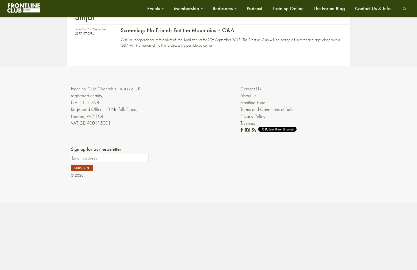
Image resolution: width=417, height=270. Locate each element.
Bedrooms (223, 8)
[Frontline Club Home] (23, 8)
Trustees (247, 123)
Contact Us (250, 89)
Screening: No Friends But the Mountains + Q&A (177, 30)
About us (248, 95)
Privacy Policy (252, 116)
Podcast (254, 8)
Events (154, 8)
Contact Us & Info (373, 8)
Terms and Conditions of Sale (267, 109)
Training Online (288, 8)
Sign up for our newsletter (96, 149)
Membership (187, 8)
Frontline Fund (252, 102)
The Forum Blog (329, 8)
